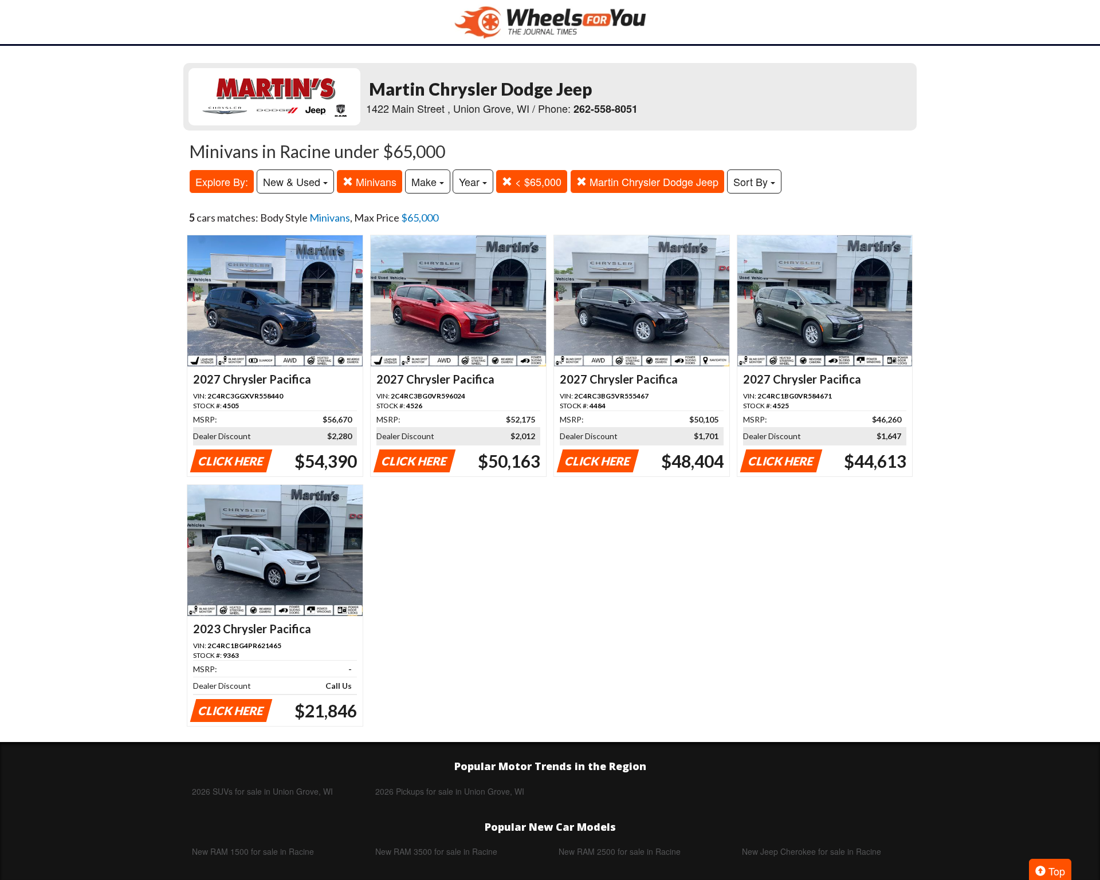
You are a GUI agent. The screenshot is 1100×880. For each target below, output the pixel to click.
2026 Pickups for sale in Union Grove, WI (449, 791)
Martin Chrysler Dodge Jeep (652, 181)
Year (470, 181)
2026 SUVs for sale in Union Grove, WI (262, 791)
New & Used (293, 181)
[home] (550, 22)
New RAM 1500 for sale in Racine (253, 851)
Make (425, 181)
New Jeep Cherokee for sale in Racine (811, 851)
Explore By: (221, 181)
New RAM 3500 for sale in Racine (436, 851)
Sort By (752, 181)
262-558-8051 (605, 108)
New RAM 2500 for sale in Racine (620, 851)
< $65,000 (536, 181)
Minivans (374, 181)
